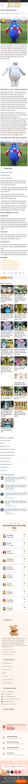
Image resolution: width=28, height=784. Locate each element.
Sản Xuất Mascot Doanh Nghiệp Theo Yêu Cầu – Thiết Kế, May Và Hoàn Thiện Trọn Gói (16, 502)
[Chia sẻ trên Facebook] (8, 273)
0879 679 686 (10, 553)
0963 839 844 (10, 537)
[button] (2, 5)
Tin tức (10, 277)
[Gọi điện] (24, 591)
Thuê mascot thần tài (6, 172)
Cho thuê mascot (5, 461)
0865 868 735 (10, 610)
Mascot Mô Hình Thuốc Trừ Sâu (11, 269)
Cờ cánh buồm (4, 467)
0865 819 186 (10, 569)
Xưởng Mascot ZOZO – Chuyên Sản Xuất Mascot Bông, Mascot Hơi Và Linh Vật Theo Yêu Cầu (16, 478)
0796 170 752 (10, 561)
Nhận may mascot (5, 458)
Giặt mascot (3, 470)
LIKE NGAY (11, 728)
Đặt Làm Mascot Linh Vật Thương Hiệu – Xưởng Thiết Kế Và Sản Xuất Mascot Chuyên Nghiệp (16, 486)
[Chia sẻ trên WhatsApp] (4, 273)
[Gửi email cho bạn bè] (16, 273)
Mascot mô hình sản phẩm (7, 449)
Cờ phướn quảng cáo (6, 464)
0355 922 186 (10, 602)
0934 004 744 (10, 585)
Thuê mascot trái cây (6, 178)
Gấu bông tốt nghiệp (8, 679)
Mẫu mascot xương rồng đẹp (10, 265)
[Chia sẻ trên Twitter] (12, 273)
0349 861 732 (10, 577)
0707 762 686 (10, 545)
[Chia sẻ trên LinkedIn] (23, 273)
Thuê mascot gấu (5, 175)
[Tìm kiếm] (26, 5)
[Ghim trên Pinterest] (19, 273)
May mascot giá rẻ (5, 440)
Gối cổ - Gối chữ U (7, 683)
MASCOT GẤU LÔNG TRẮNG (10, 267)
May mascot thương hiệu (7, 455)
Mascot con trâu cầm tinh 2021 (10, 262)
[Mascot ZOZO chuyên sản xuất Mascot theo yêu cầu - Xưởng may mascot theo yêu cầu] (14, 5)
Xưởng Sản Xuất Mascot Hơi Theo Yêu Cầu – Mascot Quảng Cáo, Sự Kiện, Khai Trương (16, 510)
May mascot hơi (4, 446)
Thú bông (5, 676)
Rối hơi (2, 443)
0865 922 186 (10, 593)
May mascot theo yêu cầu (7, 452)
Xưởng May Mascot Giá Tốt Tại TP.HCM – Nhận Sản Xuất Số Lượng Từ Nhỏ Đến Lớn (16, 494)
